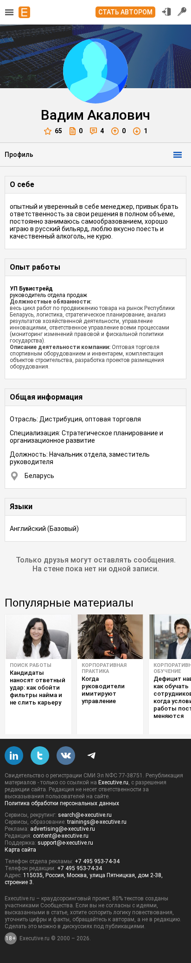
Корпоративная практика (104, 668)
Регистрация (182, 11)
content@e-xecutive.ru (61, 836)
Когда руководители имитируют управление (103, 689)
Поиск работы (30, 665)
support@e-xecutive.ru (65, 843)
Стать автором (125, 12)
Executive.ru (113, 782)
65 (58, 131)
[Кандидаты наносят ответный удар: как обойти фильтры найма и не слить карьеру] (38, 636)
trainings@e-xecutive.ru (97, 822)
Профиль (19, 154)
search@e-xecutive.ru (85, 815)
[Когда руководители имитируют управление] (110, 636)
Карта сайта (20, 850)
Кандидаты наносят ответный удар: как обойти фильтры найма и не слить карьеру (37, 687)
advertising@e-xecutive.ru (62, 829)
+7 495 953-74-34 (97, 861)
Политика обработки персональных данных (62, 803)
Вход (166, 11)
